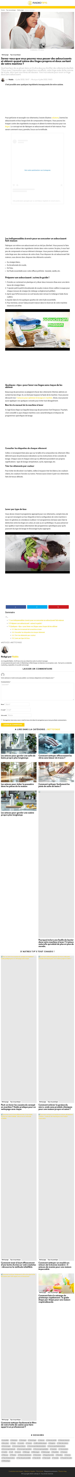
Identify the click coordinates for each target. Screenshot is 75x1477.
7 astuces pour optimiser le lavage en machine (34, 398)
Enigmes (52, 1443)
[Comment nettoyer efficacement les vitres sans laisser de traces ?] (56, 744)
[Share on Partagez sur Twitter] (37, 607)
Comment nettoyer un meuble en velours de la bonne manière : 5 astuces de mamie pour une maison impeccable (54, 1266)
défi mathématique (40, 1443)
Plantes (13, 1455)
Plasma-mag (62, 1471)
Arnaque (23, 1440)
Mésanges (36, 1452)
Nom (3, 704)
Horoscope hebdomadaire (37, 1446)
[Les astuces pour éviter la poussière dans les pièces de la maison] (19, 772)
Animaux (14, 1440)
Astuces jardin (52, 1440)
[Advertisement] (37, 101)
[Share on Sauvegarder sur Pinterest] (58, 607)
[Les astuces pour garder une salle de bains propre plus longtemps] (19, 744)
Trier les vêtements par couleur (25, 635)
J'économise (64, 1449)
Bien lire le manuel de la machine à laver (28, 629)
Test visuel (47, 1458)
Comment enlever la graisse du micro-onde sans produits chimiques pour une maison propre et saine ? (55, 1107)
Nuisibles (55, 1452)
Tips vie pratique (15, 1101)
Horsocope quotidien (41, 1449)
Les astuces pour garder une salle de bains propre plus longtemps (18, 757)
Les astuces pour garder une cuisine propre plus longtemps (17, 814)
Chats (13, 1443)
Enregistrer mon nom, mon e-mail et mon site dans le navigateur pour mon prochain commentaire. (35, 720)
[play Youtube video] (37, 330)
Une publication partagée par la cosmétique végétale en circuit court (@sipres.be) (40, 201)
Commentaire (6, 682)
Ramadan (38, 1455)
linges (7, 126)
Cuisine (29, 1443)
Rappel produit (49, 1455)
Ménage (26, 1452)
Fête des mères (63, 1443)
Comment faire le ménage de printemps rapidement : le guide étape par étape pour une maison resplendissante (54, 1299)
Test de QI (37, 1458)
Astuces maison (64, 1440)
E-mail (3, 710)
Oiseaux (64, 1452)
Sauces (68, 1455)
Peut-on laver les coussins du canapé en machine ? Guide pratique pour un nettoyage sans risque (18, 1107)
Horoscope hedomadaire (57, 1446)
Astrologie (32, 1440)
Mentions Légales (29, 1471)
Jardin (5, 1452)
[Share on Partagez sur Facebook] (16, 607)
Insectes (53, 1449)
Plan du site (39, 1471)
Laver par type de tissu (22, 638)
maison (18, 1452)
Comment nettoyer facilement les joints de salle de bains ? (54, 785)
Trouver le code (66, 1458)
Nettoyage (16, 642)
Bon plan (5, 1443)
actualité (5, 1440)
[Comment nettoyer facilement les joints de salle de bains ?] (56, 772)
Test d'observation (8, 1458)
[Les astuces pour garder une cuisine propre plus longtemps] (19, 801)
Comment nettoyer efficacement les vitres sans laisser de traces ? (55, 757)
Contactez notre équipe (16, 1471)
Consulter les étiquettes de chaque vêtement (30, 632)
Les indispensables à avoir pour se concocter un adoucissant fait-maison (37, 620)
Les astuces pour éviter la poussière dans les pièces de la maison (17, 785)
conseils (21, 1443)
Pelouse (5, 1455)
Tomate (56, 1458)
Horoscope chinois (19, 1446)
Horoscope (6, 1446)
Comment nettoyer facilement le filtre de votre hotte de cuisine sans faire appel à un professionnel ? (18, 1425)
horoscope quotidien (24, 1449)
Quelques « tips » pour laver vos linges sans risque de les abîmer (33, 626)
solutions (55, 118)
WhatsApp (6, 1461)
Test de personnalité (24, 1458)
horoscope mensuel (9, 1449)
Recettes (59, 1455)
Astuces (6, 642)
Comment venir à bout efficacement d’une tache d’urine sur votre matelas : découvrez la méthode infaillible (18, 1265)
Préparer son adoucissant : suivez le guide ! (26, 623)
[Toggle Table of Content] (6, 617)
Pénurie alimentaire (25, 1455)
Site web (4, 715)
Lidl (11, 1452)
